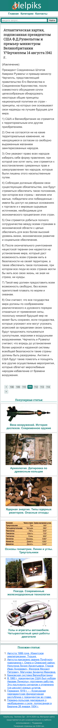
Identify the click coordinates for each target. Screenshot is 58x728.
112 (36, 387)
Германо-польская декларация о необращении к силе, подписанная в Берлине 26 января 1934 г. (29, 703)
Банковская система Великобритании (30, 675)
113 (42, 387)
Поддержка (37, 723)
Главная (13, 13)
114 (48, 387)
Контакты (41, 13)
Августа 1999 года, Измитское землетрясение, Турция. (25, 655)
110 (24, 387)
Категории (27, 13)
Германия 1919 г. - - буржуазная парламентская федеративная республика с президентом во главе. (29, 694)
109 (18, 387)
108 (12, 387)
